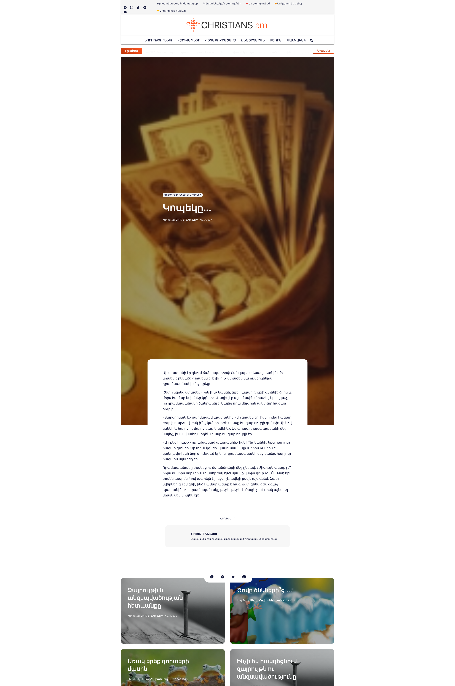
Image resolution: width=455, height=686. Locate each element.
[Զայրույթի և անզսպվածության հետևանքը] (173, 611)
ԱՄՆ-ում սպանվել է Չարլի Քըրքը (177, 51)
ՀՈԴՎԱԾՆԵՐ (189, 40)
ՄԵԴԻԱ (276, 40)
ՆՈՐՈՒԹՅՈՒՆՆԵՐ (158, 40)
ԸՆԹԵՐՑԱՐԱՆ (253, 40)
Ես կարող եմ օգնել (289, 3)
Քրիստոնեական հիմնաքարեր (177, 3)
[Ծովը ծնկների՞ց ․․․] (282, 611)
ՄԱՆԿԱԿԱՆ (296, 40)
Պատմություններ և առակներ (182, 195)
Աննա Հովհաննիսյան (266, 600)
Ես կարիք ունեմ (259, 3)
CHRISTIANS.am (187, 220)
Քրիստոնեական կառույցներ (222, 3)
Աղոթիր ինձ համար (173, 10)
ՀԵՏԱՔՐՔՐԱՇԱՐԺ (220, 40)
